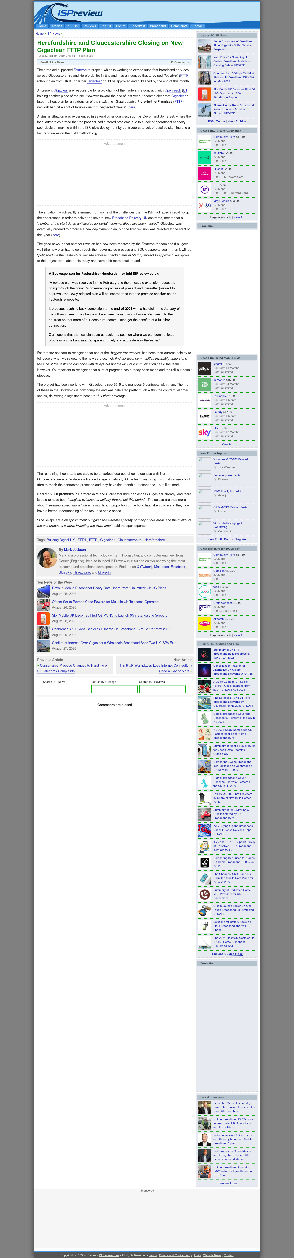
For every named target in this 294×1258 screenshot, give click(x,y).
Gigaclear (94, 80)
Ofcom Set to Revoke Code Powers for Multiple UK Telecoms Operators (106, 601)
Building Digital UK (61, 539)
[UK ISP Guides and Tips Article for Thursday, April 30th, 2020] (204, 659)
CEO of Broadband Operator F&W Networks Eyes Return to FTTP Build (232, 1171)
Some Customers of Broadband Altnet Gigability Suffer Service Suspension (233, 45)
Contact (197, 26)
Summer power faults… (228, 475)
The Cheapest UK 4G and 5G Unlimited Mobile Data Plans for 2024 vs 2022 (233, 878)
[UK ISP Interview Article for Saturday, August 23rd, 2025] (204, 1161)
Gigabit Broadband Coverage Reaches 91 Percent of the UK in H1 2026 (234, 717)
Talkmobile (220, 396)
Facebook (178, 566)
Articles (57, 26)
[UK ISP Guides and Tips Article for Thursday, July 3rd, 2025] (204, 804)
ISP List (72, 26)
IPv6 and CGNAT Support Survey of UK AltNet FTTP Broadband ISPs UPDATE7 (234, 845)
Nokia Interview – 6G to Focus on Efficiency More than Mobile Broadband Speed (232, 1139)
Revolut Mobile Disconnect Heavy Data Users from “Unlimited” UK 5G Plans (109, 587)
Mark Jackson (75, 549)
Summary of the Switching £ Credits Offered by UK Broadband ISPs (231, 813)
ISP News (53, 33)
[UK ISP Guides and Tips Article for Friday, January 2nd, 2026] (204, 788)
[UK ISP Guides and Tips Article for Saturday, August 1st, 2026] (204, 708)
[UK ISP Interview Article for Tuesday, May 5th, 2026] (204, 1113)
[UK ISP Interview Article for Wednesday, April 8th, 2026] (204, 1129)
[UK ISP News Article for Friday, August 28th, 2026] (204, 99)
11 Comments (180, 62)
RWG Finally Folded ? (227, 491)
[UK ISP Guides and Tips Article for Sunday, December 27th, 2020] (204, 836)
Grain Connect (222, 602)
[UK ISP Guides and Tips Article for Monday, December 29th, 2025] (204, 675)
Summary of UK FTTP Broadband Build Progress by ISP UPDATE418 (231, 653)
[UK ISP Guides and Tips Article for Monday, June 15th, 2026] (204, 740)
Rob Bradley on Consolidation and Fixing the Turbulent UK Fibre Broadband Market (232, 1155)
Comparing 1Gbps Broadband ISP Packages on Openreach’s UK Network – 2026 (232, 765)
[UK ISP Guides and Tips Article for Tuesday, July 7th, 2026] (204, 724)
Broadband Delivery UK (129, 217)
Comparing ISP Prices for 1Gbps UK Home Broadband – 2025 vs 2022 (234, 862)
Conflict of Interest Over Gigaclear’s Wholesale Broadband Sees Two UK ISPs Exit (114, 642)
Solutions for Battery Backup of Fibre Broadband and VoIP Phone (232, 925)
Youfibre (218, 152)
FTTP (184, 75)
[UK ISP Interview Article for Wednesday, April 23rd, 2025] (204, 1177)
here (132, 106)
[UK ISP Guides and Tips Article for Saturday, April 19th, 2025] (204, 868)
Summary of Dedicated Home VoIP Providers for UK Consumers (232, 894)
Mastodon (161, 566)
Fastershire (82, 69)
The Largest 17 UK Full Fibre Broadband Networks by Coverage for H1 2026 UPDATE (233, 701)
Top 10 (106, 26)
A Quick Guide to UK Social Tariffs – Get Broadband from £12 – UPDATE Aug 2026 (231, 685)
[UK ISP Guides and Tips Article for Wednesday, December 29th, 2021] (204, 932)
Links (197, 1255)
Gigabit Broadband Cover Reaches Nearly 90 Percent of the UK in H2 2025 (232, 781)
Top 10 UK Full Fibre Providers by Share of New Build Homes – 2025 (233, 797)
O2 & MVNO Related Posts (230, 507)
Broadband (158, 26)
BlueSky (65, 572)
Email (44, 62)
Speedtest (137, 26)
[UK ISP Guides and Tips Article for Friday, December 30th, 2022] (204, 900)
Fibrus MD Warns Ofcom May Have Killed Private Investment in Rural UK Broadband (234, 1107)
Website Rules (212, 1255)
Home (42, 26)
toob (216, 586)
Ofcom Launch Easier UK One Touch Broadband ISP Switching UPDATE (233, 909)
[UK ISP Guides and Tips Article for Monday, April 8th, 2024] (204, 852)
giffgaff (217, 363)
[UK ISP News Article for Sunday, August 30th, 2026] (204, 67)
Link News (57, 62)
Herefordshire (154, 539)
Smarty (217, 412)
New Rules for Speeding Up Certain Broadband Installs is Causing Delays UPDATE (231, 61)
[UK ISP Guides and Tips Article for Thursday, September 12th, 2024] (204, 916)
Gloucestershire (129, 539)
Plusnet (218, 168)
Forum (120, 26)
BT (185, 90)
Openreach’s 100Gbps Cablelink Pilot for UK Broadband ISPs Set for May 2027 (111, 628)
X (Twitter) (144, 566)
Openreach (173, 90)
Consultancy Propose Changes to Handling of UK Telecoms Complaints (72, 668)
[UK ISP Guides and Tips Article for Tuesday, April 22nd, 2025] (204, 820)
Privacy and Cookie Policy (175, 1255)
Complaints (179, 26)
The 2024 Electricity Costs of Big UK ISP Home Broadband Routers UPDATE (233, 941)
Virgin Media (221, 200)
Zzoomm (219, 618)
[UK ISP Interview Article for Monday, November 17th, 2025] (204, 1145)
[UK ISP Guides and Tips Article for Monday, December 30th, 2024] (204, 884)
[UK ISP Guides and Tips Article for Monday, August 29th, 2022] (204, 691)
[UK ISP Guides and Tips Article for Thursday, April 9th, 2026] (204, 756)
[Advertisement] (186, 12)
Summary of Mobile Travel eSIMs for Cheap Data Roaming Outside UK (234, 749)
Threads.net (82, 572)
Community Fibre (224, 136)
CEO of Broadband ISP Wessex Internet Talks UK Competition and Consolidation (233, 1123)
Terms (153, 1255)
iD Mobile (219, 379)
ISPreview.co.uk (109, 1255)
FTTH (82, 539)
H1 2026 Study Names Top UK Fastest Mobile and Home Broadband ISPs (232, 733)
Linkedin (104, 572)
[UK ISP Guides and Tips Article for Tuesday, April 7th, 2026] (204, 772)
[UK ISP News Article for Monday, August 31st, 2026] (204, 51)
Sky (215, 428)
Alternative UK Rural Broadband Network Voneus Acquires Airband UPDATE (233, 109)
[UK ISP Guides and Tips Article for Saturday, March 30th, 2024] (204, 948)
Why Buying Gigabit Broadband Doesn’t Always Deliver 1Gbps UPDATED (233, 829)
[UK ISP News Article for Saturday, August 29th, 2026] (204, 83)
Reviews (90, 26)
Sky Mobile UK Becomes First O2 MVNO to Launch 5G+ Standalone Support (109, 615)
